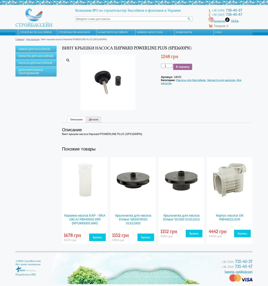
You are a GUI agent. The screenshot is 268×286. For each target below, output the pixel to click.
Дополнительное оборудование (30, 71)
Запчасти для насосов (221, 80)
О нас (218, 32)
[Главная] (16, 32)
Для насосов (32, 39)
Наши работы (184, 32)
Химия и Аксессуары (150, 32)
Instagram (219, 21)
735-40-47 (226, 14)
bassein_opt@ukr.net (239, 272)
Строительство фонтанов (74, 32)
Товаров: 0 (221, 26)
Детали (93, 119)
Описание (76, 119)
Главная (19, 39)
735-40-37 (226, 10)
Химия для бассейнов (34, 49)
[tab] (76, 119)
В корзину (182, 66)
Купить (97, 237)
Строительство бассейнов (36, 32)
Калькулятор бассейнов (112, 32)
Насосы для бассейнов (35, 63)
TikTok (234, 21)
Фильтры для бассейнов (35, 56)
